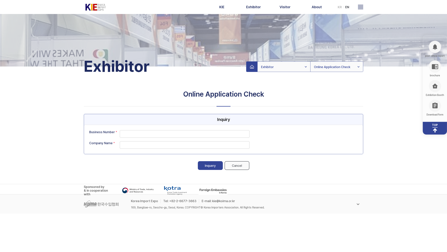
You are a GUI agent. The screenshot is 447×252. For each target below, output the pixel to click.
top (435, 125)
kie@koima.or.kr (223, 201)
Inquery (210, 165)
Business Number (102, 132)
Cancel (237, 165)
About (317, 7)
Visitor (285, 7)
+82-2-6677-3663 (182, 201)
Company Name (101, 143)
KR (340, 7)
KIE (221, 7)
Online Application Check (332, 67)
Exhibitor (253, 7)
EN (347, 7)
